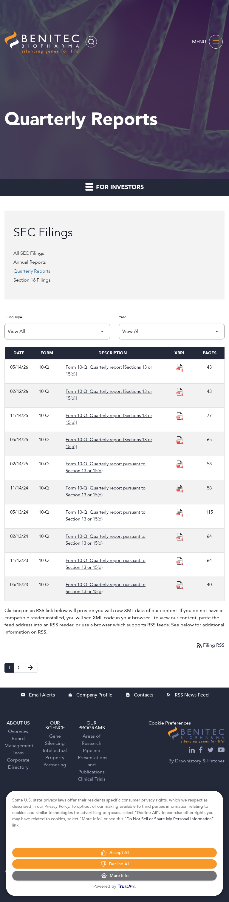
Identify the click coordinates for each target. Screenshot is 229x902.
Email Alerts (38, 695)
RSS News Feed (187, 695)
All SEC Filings (28, 253)
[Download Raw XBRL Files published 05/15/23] (179, 585)
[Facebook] (201, 750)
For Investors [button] (119, 187)
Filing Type (13, 317)
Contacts (139, 695)
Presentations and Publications (92, 764)
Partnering (55, 765)
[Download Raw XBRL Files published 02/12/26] (179, 391)
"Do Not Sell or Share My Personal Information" (169, 819)
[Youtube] (221, 750)
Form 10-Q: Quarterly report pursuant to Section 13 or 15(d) (106, 467)
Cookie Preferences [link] (169, 723)
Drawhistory (188, 761)
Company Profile (90, 695)
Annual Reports (29, 262)
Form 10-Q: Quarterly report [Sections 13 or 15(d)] (109, 370)
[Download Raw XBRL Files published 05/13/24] (179, 512)
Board (18, 738)
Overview (18, 731)
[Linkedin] (192, 750)
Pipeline (91, 750)
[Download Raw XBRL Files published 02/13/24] (179, 536)
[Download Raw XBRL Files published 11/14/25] (179, 415)
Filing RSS (210, 645)
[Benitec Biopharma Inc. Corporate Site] (196, 734)
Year (122, 317)
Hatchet (216, 761)
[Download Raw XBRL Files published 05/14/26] (179, 367)
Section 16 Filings (32, 280)
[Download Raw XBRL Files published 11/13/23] (179, 560)
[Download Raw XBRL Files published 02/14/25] (179, 464)
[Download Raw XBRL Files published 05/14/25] (179, 440)
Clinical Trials (92, 779)
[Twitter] (210, 750)
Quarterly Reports (31, 271)
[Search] (91, 41)
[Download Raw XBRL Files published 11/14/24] (179, 488)
